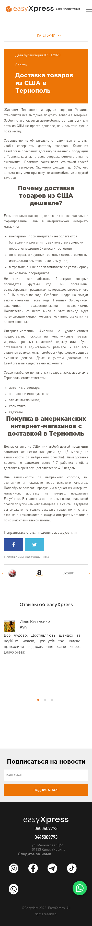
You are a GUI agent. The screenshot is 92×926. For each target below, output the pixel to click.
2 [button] (45, 700)
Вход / (60, 9)
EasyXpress (56, 908)
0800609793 (45, 828)
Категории (46, 35)
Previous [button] (2, 573)
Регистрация (72, 9)
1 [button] (38, 700)
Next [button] (89, 573)
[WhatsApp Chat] (80, 888)
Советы (21, 65)
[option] (20, 573)
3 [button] (52, 700)
